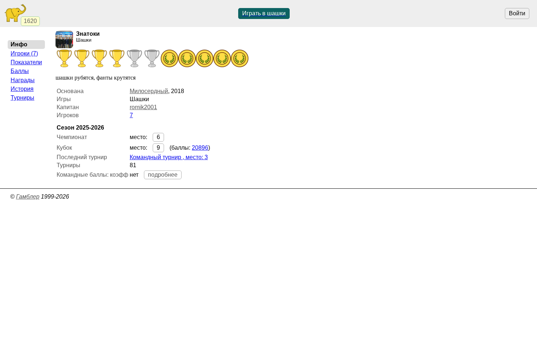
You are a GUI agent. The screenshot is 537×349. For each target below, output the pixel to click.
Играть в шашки (264, 13)
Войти (517, 13)
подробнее (163, 175)
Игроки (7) (24, 53)
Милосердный (149, 91)
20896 (200, 148)
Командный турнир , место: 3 (169, 157)
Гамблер (27, 196)
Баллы (20, 71)
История (22, 89)
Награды (23, 80)
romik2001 (143, 107)
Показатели (26, 62)
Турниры (22, 98)
